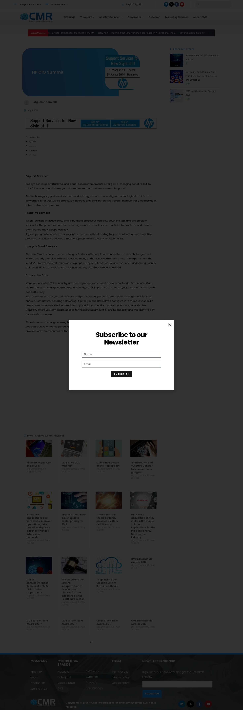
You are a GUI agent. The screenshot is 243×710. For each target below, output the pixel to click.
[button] (170, 324)
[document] (121, 355)
